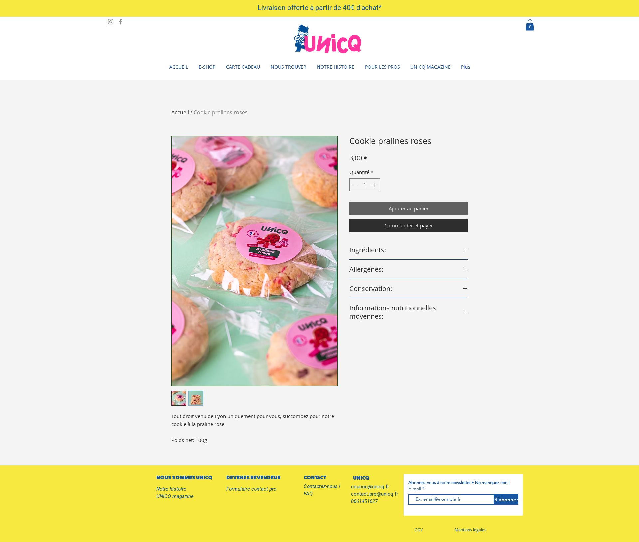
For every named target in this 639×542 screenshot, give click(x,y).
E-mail (415, 488)
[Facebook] (120, 21)
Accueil (180, 112)
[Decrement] (354, 185)
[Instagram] (110, 21)
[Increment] (374, 185)
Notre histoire (171, 489)
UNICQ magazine (175, 496)
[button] (529, 24)
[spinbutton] (364, 185)
